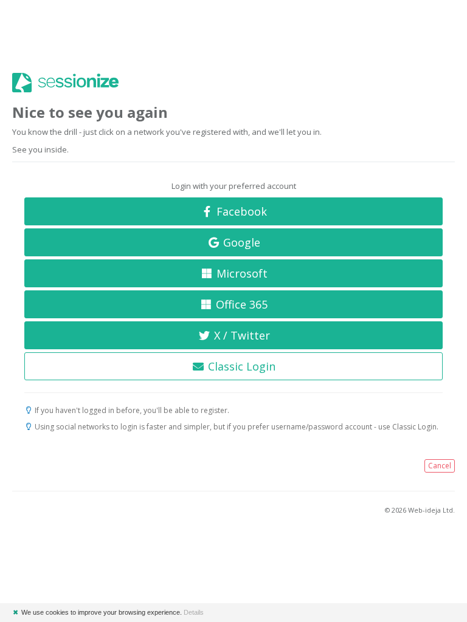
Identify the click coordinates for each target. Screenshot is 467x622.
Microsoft (240, 273)
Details (194, 612)
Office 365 (240, 304)
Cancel (439, 465)
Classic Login (240, 366)
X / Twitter (240, 335)
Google (240, 242)
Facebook (240, 211)
